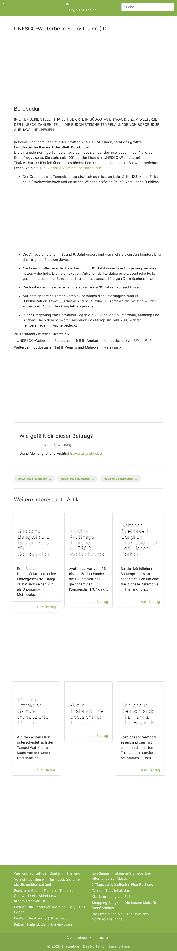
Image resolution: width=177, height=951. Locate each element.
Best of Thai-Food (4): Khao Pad (40, 918)
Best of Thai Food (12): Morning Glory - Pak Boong (49, 909)
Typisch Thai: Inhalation (111, 890)
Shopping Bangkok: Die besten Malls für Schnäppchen (124, 905)
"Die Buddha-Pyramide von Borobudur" (70, 168)
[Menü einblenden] (8, 7)
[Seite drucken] (20, 7)
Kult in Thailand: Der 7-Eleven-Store (43, 924)
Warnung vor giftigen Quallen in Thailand (47, 873)
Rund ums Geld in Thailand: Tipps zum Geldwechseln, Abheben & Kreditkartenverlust (45, 895)
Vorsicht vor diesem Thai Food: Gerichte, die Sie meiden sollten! (47, 882)
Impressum (101, 937)
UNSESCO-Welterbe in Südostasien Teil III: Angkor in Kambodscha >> (73, 340)
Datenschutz (77, 937)
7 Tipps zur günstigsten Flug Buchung (122, 884)
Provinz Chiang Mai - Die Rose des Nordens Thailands (120, 916)
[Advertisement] (88, 67)
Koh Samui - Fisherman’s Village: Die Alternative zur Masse (121, 876)
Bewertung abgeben (86, 453)
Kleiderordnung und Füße (112, 896)
